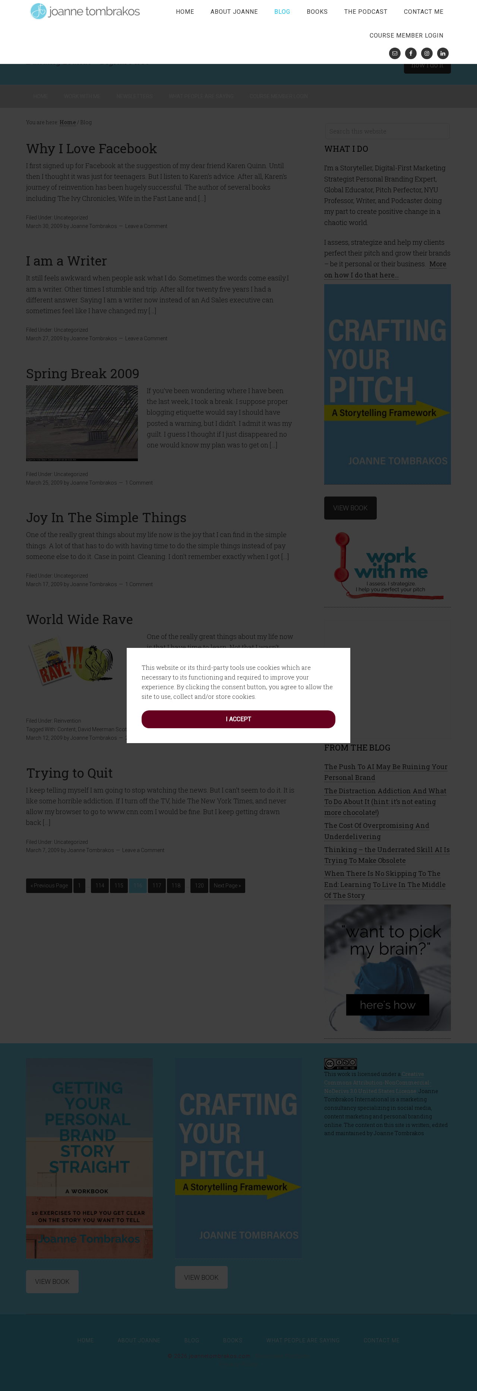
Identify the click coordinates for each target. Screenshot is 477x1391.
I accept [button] (238, 719)
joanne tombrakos (85, 11)
